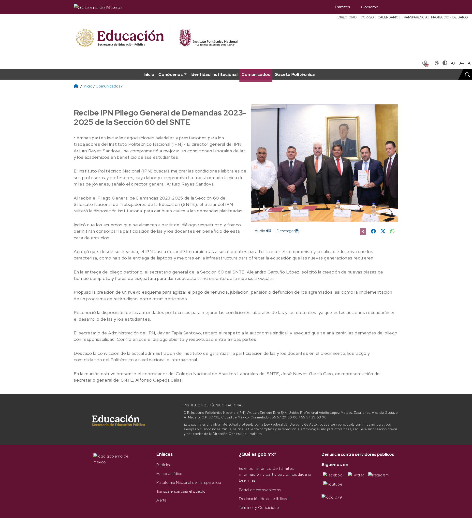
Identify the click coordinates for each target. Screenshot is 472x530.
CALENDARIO (388, 17)
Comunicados (255, 74)
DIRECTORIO (347, 17)
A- (461, 63)
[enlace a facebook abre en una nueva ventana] (333, 474)
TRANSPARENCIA (415, 17)
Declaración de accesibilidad (264, 498)
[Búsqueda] (391, 7)
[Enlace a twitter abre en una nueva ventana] (356, 474)
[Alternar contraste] (444, 63)
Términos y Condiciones (259, 507)
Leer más (247, 480)
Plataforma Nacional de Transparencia (188, 482)
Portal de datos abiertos (259, 489)
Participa (163, 464)
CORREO (367, 17)
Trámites (342, 7)
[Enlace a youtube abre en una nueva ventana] (332, 484)
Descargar (286, 230)
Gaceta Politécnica (294, 74)
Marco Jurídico (169, 473)
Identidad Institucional (214, 74)
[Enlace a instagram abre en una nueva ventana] (378, 474)
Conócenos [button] (170, 74)
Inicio (149, 74)
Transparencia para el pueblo (181, 491)
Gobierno (369, 7)
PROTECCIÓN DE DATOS (449, 17)
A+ (453, 63)
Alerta (161, 500)
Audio (260, 230)
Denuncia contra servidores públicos (358, 454)
